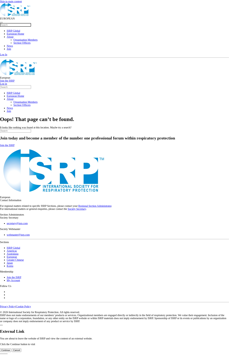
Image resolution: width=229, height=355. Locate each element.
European (12, 256)
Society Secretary (77, 209)
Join (9, 48)
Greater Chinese (15, 259)
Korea (10, 265)
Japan (10, 262)
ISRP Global (13, 30)
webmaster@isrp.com (18, 234)
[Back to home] (15, 15)
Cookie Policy (23, 306)
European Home (15, 33)
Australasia (12, 253)
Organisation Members (25, 39)
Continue (5, 350)
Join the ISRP (7, 80)
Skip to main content (11, 1)
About (10, 36)
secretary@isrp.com (17, 223)
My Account (13, 280)
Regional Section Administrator (94, 205)
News (10, 45)
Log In (3, 54)
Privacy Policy (7, 306)
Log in (3, 83)
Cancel (16, 350)
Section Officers (22, 42)
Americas (12, 250)
